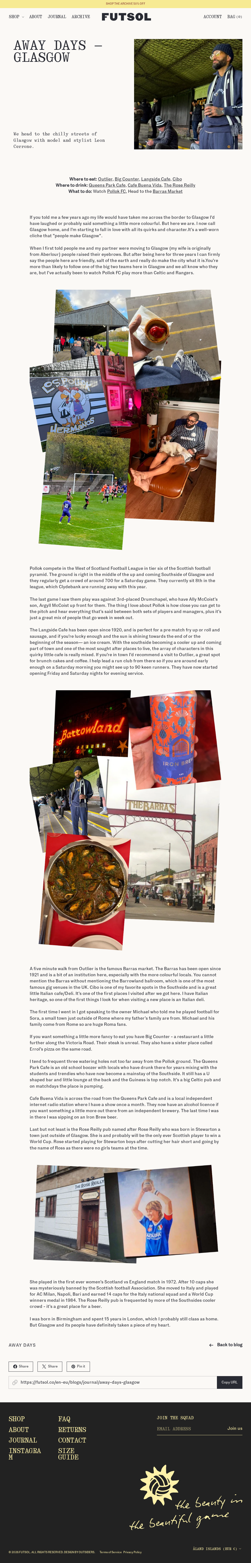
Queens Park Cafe (107, 185)
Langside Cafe (155, 179)
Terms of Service (111, 1552)
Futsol (24, 1552)
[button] (16, 16)
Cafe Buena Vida (145, 185)
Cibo (177, 179)
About (19, 1430)
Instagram (25, 1454)
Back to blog (229, 1345)
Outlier (105, 179)
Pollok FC (116, 191)
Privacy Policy (132, 1552)
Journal (23, 1440)
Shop (17, 1419)
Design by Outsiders (79, 1552)
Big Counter (127, 179)
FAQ (64, 1419)
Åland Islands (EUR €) (215, 1549)
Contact (72, 1440)
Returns (72, 1430)
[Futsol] (126, 17)
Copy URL (230, 1382)
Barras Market (168, 191)
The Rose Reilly (179, 185)
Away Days (22, 1345)
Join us (234, 1428)
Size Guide (68, 1454)
